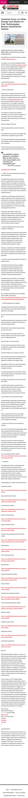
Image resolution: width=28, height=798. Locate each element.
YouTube (3, 722)
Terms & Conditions (20, 792)
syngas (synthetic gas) (14, 99)
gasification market (21, 65)
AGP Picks (3, 2)
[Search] (19, 12)
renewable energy (6, 169)
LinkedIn (3, 718)
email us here (4, 714)
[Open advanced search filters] (22, 12)
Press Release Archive (16, 789)
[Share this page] (26, 12)
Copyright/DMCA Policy (9, 795)
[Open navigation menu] (2, 12)
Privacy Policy (21, 795)
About (7, 789)
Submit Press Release (8, 792)
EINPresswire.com (10, 59)
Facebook (3, 720)
